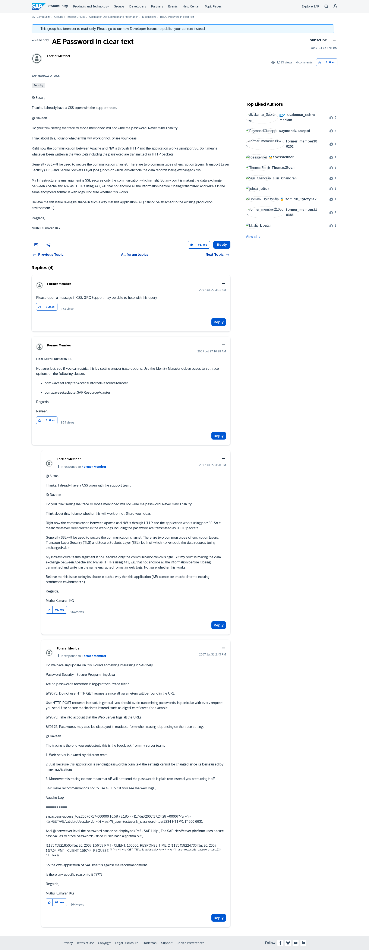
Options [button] (333, 40)
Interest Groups (76, 17)
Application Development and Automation (113, 17)
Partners (157, 6)
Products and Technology (91, 6)
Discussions (149, 17)
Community (58, 6)
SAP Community (41, 17)
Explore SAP (310, 6)
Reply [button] (222, 244)
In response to (83, 466)
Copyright (104, 943)
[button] (319, 62)
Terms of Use (85, 943)
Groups (119, 6)
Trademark (149, 943)
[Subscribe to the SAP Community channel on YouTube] (295, 943)
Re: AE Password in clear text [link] (177, 17)
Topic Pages (213, 6)
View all (251, 237)
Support (167, 943)
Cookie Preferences (190, 943)
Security (38, 85)
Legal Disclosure (126, 943)
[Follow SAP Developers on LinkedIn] (303, 943)
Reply (219, 322)
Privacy (68, 943)
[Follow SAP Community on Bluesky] (288, 943)
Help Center (191, 6)
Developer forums (144, 29)
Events (173, 6)
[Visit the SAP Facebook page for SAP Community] (280, 943)
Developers (137, 6)
